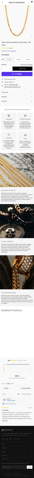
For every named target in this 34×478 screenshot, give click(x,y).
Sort (18, 394)
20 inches (10, 60)
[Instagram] (3, 439)
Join (29, 467)
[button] (2, 2)
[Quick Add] (30, 342)
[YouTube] (10, 439)
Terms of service (25, 475)
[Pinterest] (14, 439)
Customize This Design (26, 64)
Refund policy (8, 475)
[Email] (18, 439)
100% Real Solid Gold (9, 79)
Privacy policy (16, 475)
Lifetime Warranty (9, 82)
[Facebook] (6, 439)
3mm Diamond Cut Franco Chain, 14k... (17, 350)
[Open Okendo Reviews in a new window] (8, 383)
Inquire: (12, 86)
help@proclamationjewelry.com (12, 87)
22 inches (20, 60)
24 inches (29, 60)
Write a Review (27, 388)
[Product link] (17, 334)
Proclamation (8, 473)
